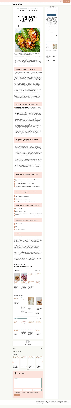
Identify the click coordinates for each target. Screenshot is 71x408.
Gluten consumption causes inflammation (22, 107)
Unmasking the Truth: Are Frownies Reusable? (55, 61)
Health (45, 3)
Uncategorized (16, 330)
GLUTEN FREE (15, 282)
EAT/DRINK (17, 281)
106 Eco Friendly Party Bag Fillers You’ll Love (38, 333)
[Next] (42, 362)
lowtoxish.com (28, 344)
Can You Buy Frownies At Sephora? (16, 333)
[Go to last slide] (13, 362)
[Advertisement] (51, 78)
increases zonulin (18, 113)
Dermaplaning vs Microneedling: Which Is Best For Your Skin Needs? (24, 333)
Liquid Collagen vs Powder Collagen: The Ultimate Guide (55, 51)
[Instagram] (62, 1)
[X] (60, 1)
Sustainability (38, 330)
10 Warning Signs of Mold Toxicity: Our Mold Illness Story (30, 333)
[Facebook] (59, 1)
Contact (54, 1)
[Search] (56, 39)
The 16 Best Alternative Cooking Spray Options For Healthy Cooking (24, 310)
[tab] (27, 369)
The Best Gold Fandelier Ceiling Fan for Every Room (23, 366)
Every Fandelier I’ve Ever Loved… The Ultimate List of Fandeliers (18, 350)
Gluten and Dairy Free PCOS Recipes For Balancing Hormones (17, 286)
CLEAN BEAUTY (17, 329)
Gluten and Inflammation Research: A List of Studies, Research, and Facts (48, 62)
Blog (42, 3)
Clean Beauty (33, 3)
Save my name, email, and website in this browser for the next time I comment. (26, 392)
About (57, 1)
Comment (16, 378)
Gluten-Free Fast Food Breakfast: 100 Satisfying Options (23, 266)
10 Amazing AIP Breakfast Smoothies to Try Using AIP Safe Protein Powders (24, 286)
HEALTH (29, 282)
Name (15, 390)
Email (25, 390)
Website (34, 390)
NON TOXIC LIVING (16, 298)
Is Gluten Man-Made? (39, 349)
